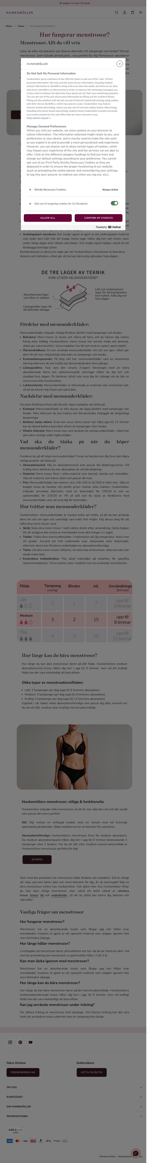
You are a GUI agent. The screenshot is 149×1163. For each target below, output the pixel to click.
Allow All (47, 218)
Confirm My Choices (98, 218)
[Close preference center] (120, 64)
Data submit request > (39, 118)
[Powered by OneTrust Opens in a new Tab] (110, 227)
